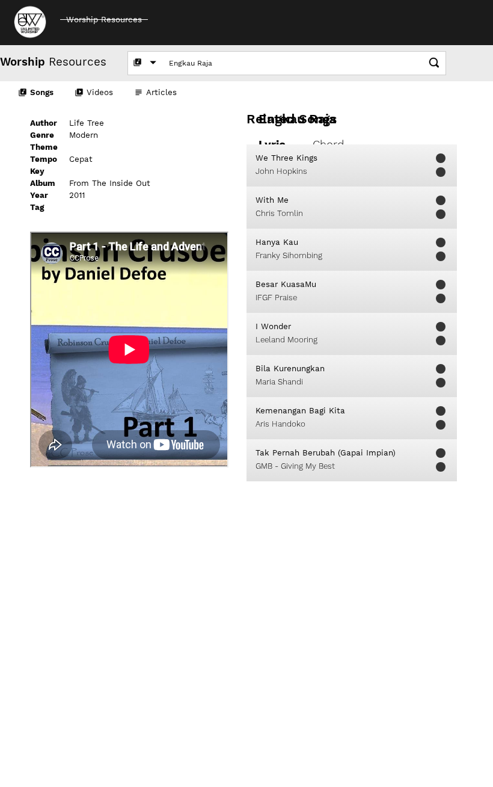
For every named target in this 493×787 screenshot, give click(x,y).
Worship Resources (104, 19)
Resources (53, 62)
